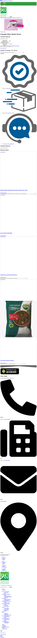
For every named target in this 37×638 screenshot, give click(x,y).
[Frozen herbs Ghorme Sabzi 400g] (18, 319)
